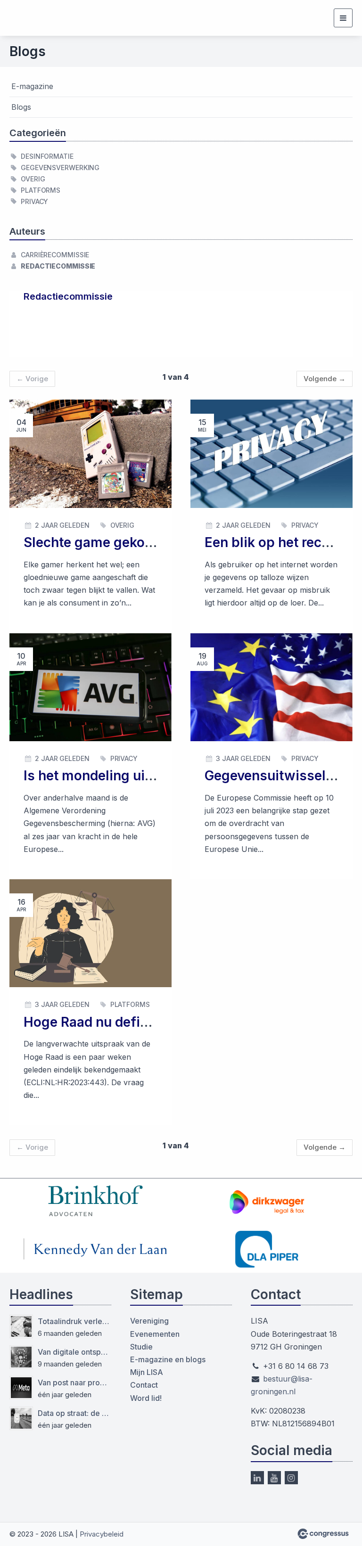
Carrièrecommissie (55, 255)
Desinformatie (47, 156)
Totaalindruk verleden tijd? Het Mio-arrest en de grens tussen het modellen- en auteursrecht (74, 1321)
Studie (141, 1346)
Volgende (325, 378)
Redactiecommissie (58, 266)
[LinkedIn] (257, 1477)
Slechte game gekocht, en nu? (119, 542)
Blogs (21, 107)
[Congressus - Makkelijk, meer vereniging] (323, 1534)
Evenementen (155, 1334)
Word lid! (146, 1398)
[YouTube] (274, 1477)
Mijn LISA (146, 1372)
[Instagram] (291, 1477)
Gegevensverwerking (60, 168)
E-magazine (32, 86)
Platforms (40, 190)
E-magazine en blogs (168, 1359)
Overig (33, 179)
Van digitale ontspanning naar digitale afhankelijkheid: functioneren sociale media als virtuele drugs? (74, 1352)
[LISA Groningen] (38, 18)
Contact (144, 1385)
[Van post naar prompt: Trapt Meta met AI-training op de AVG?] (21, 1387)
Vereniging (149, 1320)
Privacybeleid (101, 1534)
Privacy (34, 201)
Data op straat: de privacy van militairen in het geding (74, 1413)
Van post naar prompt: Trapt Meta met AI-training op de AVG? (74, 1382)
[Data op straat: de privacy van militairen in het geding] (21, 1418)
